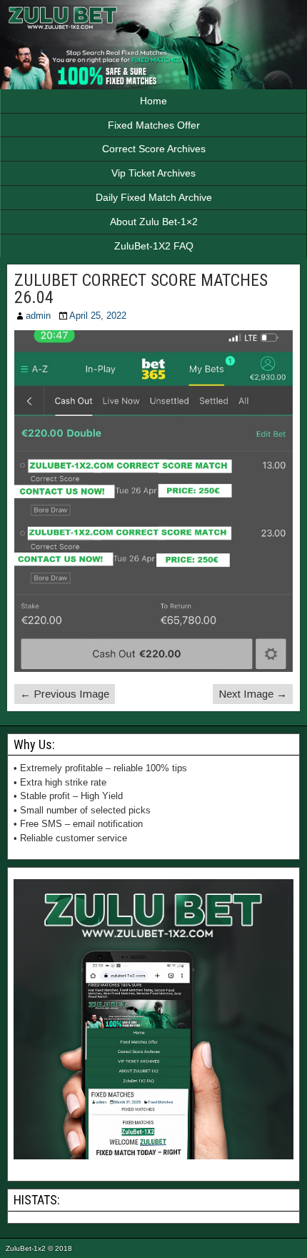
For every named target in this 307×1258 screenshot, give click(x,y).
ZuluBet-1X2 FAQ (153, 246)
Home (153, 101)
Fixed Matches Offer (154, 125)
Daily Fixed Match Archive (154, 197)
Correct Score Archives (154, 148)
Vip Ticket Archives (153, 173)
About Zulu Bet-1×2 (154, 221)
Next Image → (252, 694)
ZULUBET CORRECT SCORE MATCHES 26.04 (141, 288)
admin (38, 315)
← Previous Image (64, 694)
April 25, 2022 (97, 315)
